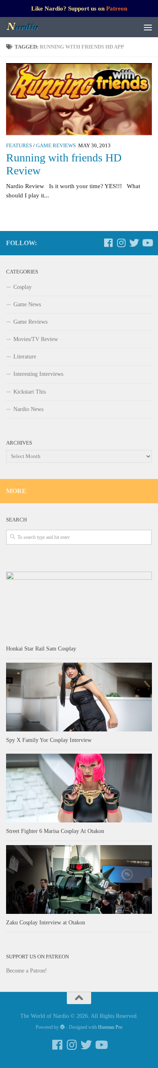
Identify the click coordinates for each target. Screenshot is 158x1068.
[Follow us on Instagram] (121, 243)
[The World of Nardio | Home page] (28, 27)
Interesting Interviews (38, 374)
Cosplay (22, 287)
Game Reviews (56, 145)
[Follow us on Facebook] (108, 243)
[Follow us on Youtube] (147, 243)
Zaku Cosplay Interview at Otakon (45, 923)
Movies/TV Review (35, 339)
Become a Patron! (26, 971)
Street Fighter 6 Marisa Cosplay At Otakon (55, 831)
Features (19, 145)
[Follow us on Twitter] (134, 243)
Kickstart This (29, 392)
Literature (24, 357)
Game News (27, 304)
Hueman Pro (110, 1027)
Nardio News (28, 409)
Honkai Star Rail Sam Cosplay (41, 649)
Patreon (116, 8)
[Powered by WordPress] (62, 1027)
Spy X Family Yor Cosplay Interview (49, 740)
